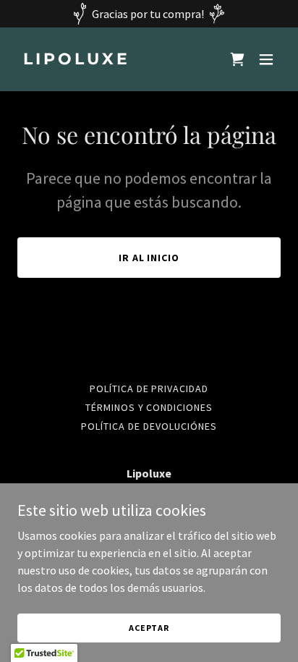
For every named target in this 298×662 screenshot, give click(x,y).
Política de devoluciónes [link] (149, 426)
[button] (266, 59)
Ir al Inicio (149, 257)
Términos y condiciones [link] (149, 407)
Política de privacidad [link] (149, 388)
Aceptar (149, 627)
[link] (109, 60)
